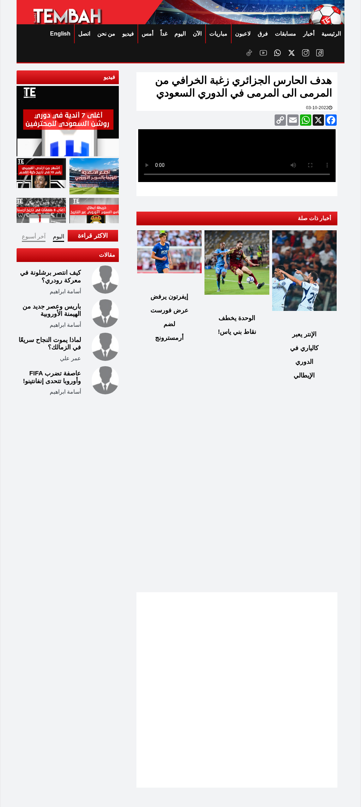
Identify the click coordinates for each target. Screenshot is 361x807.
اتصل (84, 34)
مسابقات (285, 34)
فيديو (128, 34)
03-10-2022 (317, 107)
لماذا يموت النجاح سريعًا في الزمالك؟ (50, 343)
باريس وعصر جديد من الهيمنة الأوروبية (52, 310)
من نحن (106, 34)
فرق (263, 34)
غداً (163, 34)
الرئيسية (331, 34)
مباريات (218, 34)
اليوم (180, 34)
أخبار (308, 34)
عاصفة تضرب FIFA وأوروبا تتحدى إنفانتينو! (52, 377)
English (60, 34)
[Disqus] (236, 497)
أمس (147, 34)
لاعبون (243, 34)
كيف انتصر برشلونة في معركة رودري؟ (50, 276)
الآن (197, 34)
